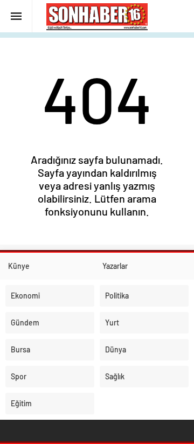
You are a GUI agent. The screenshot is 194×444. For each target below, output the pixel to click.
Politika (117, 295)
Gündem (25, 322)
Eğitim (21, 403)
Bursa (20, 349)
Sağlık (114, 376)
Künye (19, 265)
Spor (18, 376)
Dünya (115, 349)
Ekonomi (25, 295)
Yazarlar (115, 265)
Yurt (112, 322)
